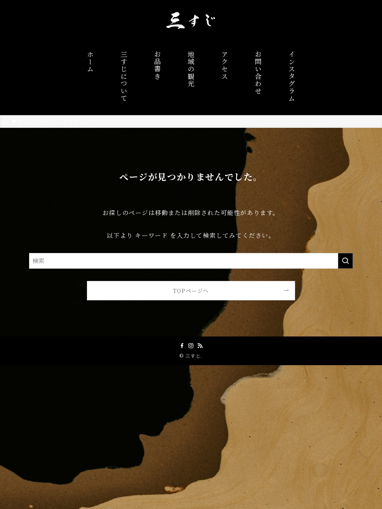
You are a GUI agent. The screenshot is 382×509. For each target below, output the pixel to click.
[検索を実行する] (345, 261)
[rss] (200, 345)
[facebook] (182, 345)
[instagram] (191, 345)
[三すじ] (191, 20)
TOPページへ (191, 290)
